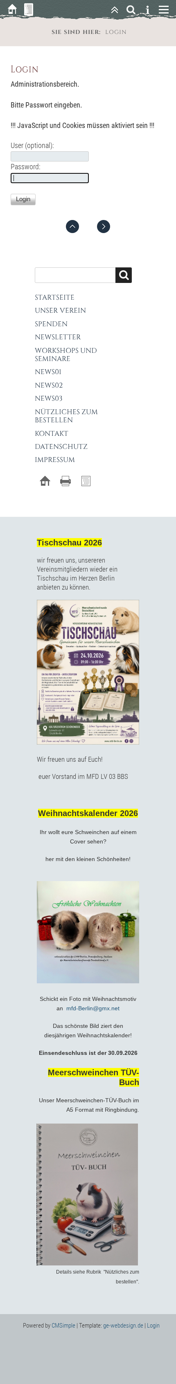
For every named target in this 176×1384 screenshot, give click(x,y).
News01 (48, 372)
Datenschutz (61, 446)
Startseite (54, 297)
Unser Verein (60, 310)
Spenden (51, 324)
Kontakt (51, 433)
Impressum (55, 459)
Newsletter (58, 337)
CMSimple (63, 1325)
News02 (49, 385)
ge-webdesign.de (123, 1325)
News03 (49, 398)
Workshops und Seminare (66, 354)
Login (153, 1325)
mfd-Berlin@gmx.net (93, 1008)
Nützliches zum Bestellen (66, 416)
